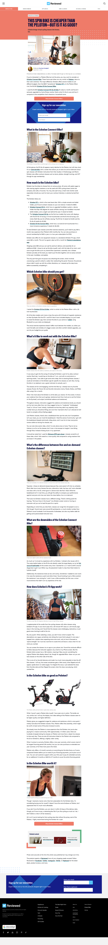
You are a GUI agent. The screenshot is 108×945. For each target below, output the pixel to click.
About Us (75, 904)
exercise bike (35, 169)
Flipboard (66, 861)
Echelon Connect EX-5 (37, 207)
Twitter (45, 861)
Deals (56, 907)
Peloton (71, 79)
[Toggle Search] (104, 3)
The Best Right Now (60, 904)
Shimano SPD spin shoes (56, 434)
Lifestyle (40, 916)
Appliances (45, 9)
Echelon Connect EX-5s (40, 214)
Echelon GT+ (60, 84)
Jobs (74, 907)
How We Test (58, 916)
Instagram (51, 861)
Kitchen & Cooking (81, 9)
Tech (39, 913)
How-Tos (57, 913)
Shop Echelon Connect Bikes (54, 98)
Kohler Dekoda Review (48, 839)
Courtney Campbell (44, 68)
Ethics (74, 917)
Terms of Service (88, 904)
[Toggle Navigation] (3, 3)
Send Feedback (76, 920)
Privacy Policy (88, 907)
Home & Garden (63, 9)
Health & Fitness (33, 15)
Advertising (75, 910)
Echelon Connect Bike (34, 79)
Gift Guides (41, 921)
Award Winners (27, 9)
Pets (99, 9)
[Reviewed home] (54, 3)
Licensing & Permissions (75, 913)
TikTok (58, 861)
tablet (70, 320)
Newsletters (9, 9)
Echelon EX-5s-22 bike (41, 309)
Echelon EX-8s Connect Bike (46, 86)
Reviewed (44, 858)
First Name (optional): (70, 887)
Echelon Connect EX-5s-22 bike (48, 90)
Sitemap (86, 910)
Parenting (40, 919)
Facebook (38, 861)
